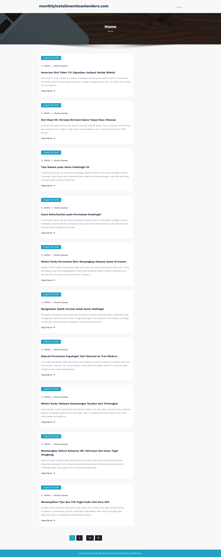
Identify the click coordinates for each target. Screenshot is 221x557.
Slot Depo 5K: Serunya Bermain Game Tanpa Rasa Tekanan (78, 119)
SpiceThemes (135, 553)
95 (90, 538)
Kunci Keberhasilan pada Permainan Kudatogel (71, 214)
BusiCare (122, 553)
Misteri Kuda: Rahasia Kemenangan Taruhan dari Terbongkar (79, 403)
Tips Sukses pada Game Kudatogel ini (65, 167)
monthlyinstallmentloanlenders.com (73, 6)
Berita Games (61, 66)
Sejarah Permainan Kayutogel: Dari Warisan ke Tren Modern (79, 356)
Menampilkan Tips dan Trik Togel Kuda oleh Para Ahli (75, 502)
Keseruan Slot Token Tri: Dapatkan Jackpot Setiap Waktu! (78, 72)
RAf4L (47, 66)
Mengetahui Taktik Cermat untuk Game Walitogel (72, 308)
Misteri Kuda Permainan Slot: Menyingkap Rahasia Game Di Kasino (83, 261)
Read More (46, 91)
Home (179, 7)
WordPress (103, 553)
